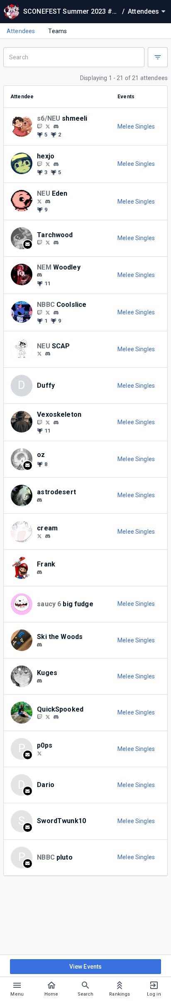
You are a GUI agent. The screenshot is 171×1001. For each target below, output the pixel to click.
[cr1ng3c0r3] (39, 201)
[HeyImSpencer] (39, 753)
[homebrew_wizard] (39, 275)
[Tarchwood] (39, 242)
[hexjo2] (39, 163)
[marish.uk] (47, 536)
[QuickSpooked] (39, 717)
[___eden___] (47, 201)
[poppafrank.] (39, 572)
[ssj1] (56, 422)
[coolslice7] (47, 312)
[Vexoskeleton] (39, 422)
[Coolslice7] (39, 312)
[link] (56, 126)
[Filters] (158, 57)
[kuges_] (39, 681)
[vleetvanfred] (39, 353)
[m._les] (56, 164)
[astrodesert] (39, 500)
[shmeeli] (56, 126)
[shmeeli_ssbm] (39, 126)
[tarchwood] (56, 243)
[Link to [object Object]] (23, 126)
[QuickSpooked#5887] (56, 717)
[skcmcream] (39, 535)
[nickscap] (47, 354)
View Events (85, 966)
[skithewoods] (39, 645)
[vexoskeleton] (47, 422)
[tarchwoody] (47, 242)
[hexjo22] (47, 163)
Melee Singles (136, 126)
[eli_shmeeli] (47, 126)
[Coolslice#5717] (56, 313)
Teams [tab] (57, 31)
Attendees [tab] (21, 31)
